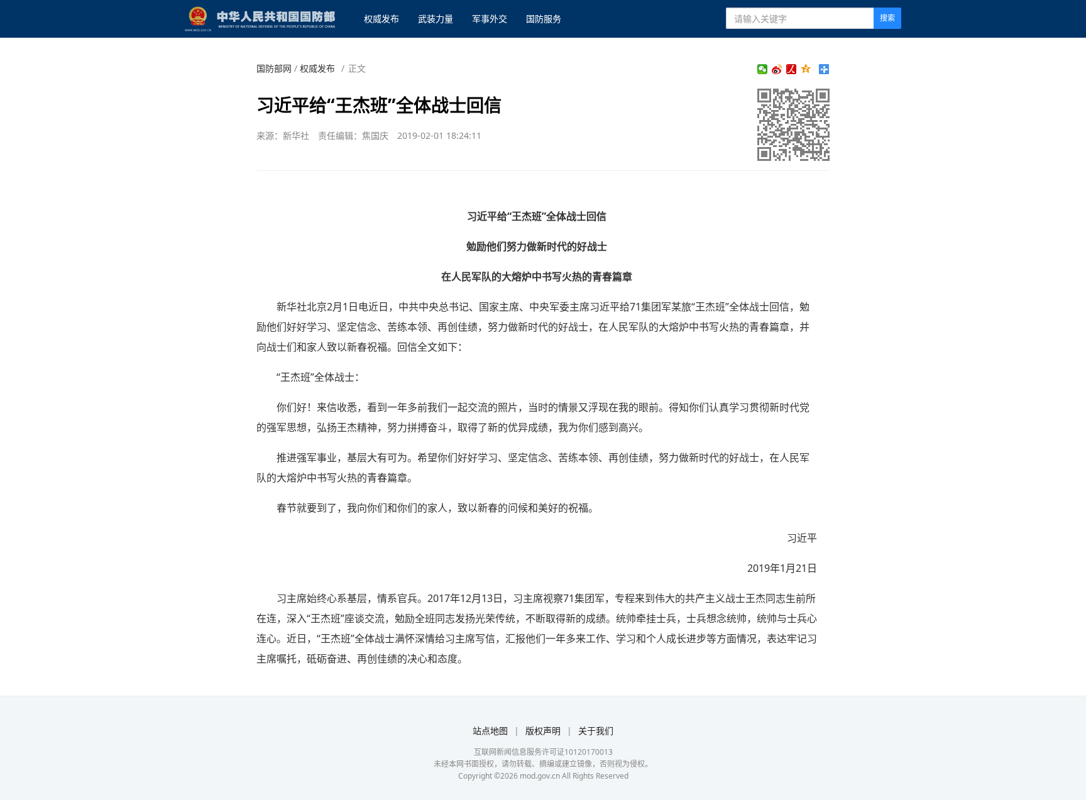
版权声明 (543, 731)
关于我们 (595, 731)
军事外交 (489, 19)
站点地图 (490, 731)
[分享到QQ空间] (806, 69)
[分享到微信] (762, 69)
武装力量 (435, 19)
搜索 (887, 18)
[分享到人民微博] (791, 69)
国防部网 (274, 68)
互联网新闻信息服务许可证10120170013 (543, 752)
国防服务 (543, 19)
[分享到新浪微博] (777, 69)
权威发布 (381, 19)
